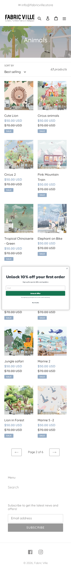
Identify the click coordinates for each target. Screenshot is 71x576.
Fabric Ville (41, 563)
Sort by (9, 65)
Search (13, 487)
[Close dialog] (66, 268)
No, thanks (35, 303)
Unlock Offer (35, 293)
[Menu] (64, 18)
